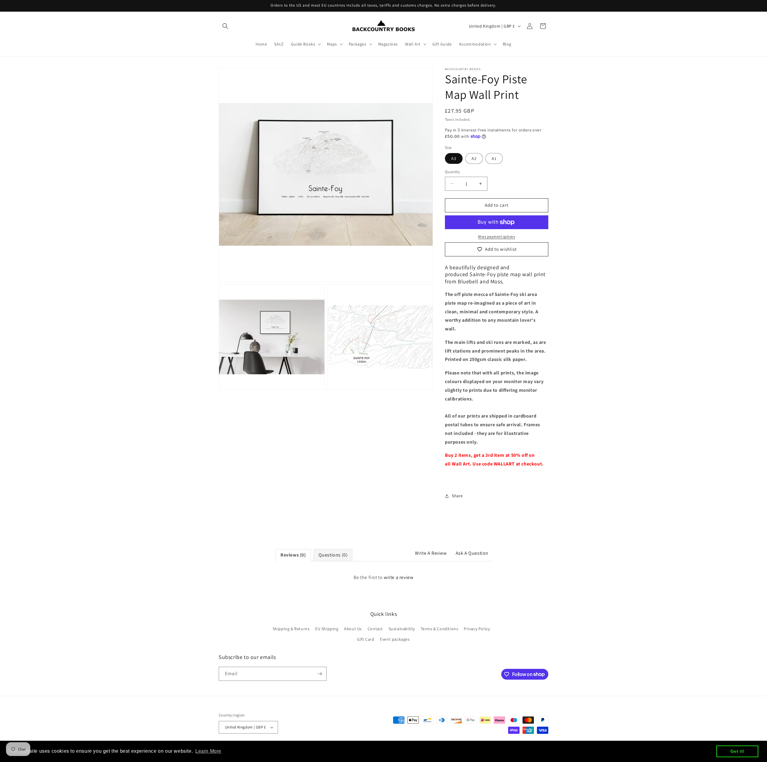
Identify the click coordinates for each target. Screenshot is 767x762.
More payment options (496, 236)
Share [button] (457, 495)
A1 (494, 158)
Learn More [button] (208, 751)
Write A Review (430, 553)
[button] (225, 26)
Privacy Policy (477, 628)
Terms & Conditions (439, 628)
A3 (453, 158)
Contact (375, 628)
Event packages (395, 639)
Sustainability (402, 628)
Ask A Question (472, 553)
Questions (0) (333, 555)
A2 (474, 158)
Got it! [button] (737, 751)
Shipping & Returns (291, 628)
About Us (353, 628)
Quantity (452, 171)
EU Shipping (327, 628)
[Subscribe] (319, 674)
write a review (398, 577)
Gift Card (365, 639)
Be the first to (383, 577)
